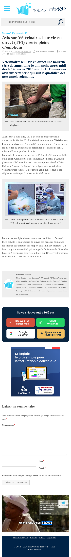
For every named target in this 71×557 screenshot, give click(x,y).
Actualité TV (22, 33)
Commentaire (8, 425)
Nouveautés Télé (8, 33)
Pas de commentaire (18, 54)
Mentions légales (20, 537)
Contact (33, 537)
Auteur (42, 537)
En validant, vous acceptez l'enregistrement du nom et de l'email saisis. (31, 475)
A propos (51, 537)
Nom (41, 461)
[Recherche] (60, 22)
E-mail (42, 468)
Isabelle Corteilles (46, 51)
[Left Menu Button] (8, 9)
